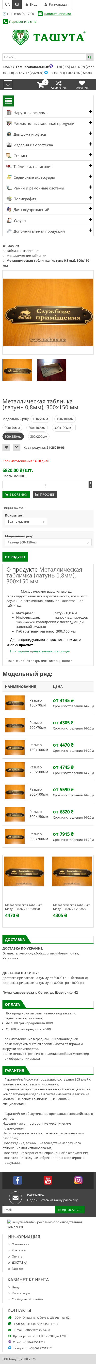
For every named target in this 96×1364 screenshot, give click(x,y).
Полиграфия (24, 198)
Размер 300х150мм (22, 542)
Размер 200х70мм (38, 725)
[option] (48, 312)
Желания (82, 87)
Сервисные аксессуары (34, 177)
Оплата (17, 1256)
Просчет (47, 494)
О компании (21, 1244)
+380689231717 (40, 1348)
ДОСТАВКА (19, 1262)
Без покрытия (18, 521)
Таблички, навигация (32, 166)
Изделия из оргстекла (33, 144)
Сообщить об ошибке (27, 1299)
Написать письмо (57, 14)
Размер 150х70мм (38, 702)
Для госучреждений (31, 209)
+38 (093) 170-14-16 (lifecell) (71, 73)
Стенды (20, 155)
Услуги (19, 220)
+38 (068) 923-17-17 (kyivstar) (22, 73)
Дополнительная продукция (39, 231)
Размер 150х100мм (39, 747)
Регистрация (21, 1293)
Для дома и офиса (29, 134)
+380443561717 (34, 1342)
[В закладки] (6, 447)
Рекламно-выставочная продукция (45, 123)
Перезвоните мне (22, 21)
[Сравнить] (16, 447)
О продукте (15, 557)
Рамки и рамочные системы (38, 188)
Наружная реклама (30, 112)
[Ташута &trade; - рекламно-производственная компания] (48, 37)
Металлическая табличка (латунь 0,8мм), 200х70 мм (71, 907)
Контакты (19, 1250)
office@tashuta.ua (37, 1330)
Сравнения (58, 87)
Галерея (18, 1269)
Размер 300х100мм (39, 792)
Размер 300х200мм (39, 836)
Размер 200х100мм (39, 769)
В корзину (18, 494)
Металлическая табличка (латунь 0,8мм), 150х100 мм (23, 907)
